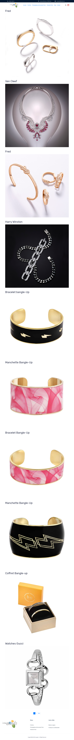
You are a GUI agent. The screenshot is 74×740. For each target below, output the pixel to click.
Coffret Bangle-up (16, 573)
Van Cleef (11, 81)
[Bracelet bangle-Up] (37, 326)
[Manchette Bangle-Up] (37, 396)
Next (39, 713)
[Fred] (37, 45)
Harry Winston (13, 221)
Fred (8, 11)
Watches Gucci (14, 643)
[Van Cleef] (37, 115)
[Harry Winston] (37, 256)
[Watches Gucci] (37, 677)
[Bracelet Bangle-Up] (37, 466)
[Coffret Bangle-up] (37, 607)
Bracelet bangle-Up (17, 292)
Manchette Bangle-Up (19, 362)
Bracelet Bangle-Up (17, 432)
